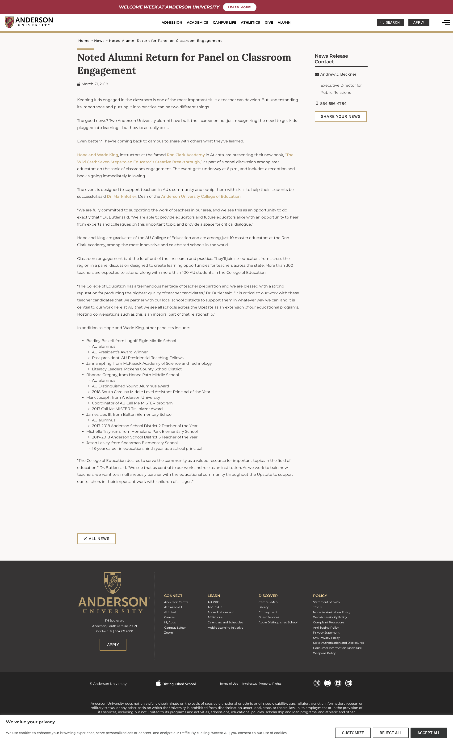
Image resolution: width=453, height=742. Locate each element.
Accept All (428, 732)
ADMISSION (172, 22)
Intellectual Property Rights (259, 683)
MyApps (170, 622)
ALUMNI (285, 22)
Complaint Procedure (328, 622)
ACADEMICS (197, 22)
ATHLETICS (250, 22)
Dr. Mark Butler (121, 196)
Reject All (391, 732)
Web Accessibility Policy (330, 617)
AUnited (170, 612)
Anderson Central (176, 602)
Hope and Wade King (97, 155)
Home (84, 41)
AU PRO (213, 602)
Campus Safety (175, 627)
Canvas (169, 617)
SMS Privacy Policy (326, 637)
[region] (226, 728)
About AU (215, 607)
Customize (353, 732)
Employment (268, 612)
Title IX (318, 607)
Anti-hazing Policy (326, 627)
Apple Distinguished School (278, 622)
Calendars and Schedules (225, 622)
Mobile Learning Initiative (225, 627)
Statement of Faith (326, 602)
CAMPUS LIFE (224, 22)
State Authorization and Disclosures (338, 642)
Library (263, 607)
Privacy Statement (326, 632)
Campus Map (268, 602)
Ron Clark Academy (186, 155)
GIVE (269, 22)
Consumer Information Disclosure (337, 648)
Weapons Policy (324, 653)
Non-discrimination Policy (331, 612)
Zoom (168, 632)
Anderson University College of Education (201, 196)
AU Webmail (173, 607)
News (99, 41)
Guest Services (269, 617)
